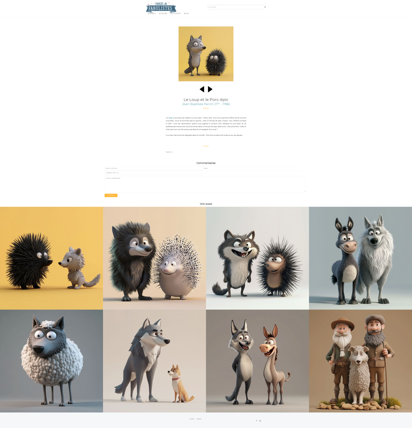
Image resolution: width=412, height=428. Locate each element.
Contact (199, 419)
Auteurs (163, 13)
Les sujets (175, 13)
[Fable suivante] (210, 88)
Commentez (111, 195)
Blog (186, 13)
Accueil (152, 13)
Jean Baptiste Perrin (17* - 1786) (206, 104)
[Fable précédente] (202, 88)
